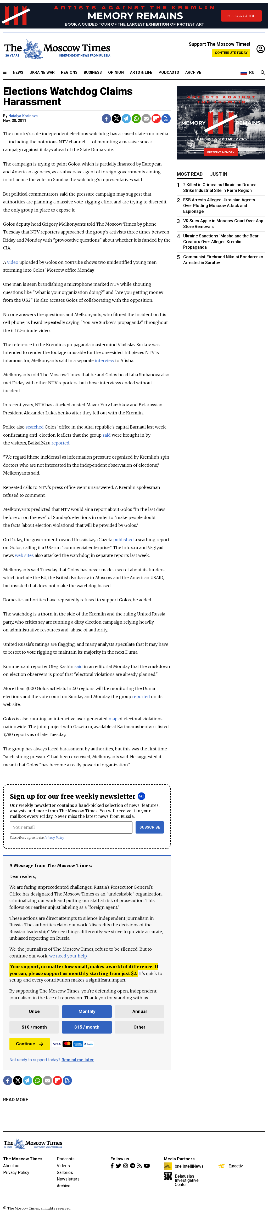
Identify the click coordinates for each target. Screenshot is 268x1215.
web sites (24, 555)
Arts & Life (141, 72)
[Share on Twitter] (116, 118)
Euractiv (235, 1165)
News (18, 72)
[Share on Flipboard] (156, 118)
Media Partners (179, 1158)
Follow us (119, 1158)
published (123, 539)
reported (60, 443)
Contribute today (231, 53)
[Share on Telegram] (126, 118)
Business (93, 72)
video (12, 262)
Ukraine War (42, 72)
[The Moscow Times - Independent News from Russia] (56, 49)
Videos (63, 1165)
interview (104, 360)
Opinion (116, 72)
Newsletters (68, 1179)
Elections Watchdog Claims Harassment (68, 96)
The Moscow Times (22, 1158)
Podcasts (169, 72)
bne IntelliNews (189, 1166)
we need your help (68, 956)
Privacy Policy (54, 838)
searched (35, 427)
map (113, 718)
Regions (69, 72)
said (107, 435)
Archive (193, 72)
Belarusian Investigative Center (187, 1180)
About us (11, 1165)
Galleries (65, 1172)
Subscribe (149, 827)
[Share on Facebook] (106, 118)
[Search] (263, 72)
